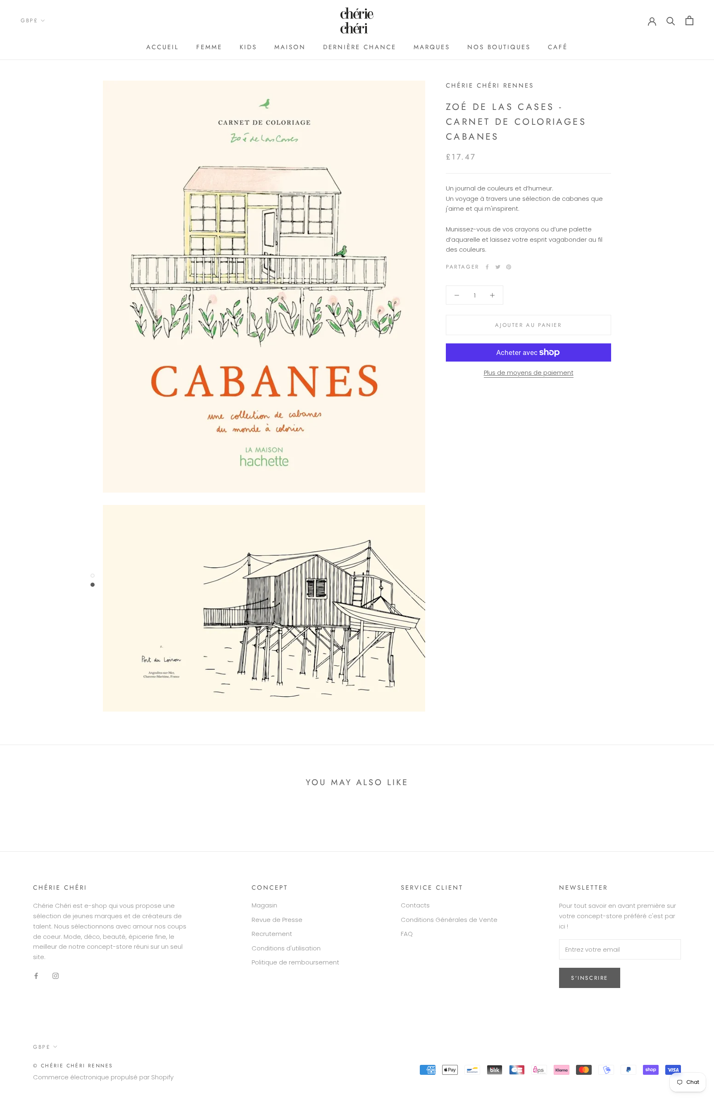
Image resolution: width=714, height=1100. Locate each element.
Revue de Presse (277, 919)
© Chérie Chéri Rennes (73, 1065)
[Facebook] (487, 266)
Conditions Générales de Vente (449, 919)
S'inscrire (589, 978)
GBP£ (29, 20)
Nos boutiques (499, 47)
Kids (248, 47)
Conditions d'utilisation (286, 948)
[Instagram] (55, 976)
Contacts (415, 905)
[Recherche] (670, 20)
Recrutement (272, 933)
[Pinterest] (508, 266)
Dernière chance (359, 47)
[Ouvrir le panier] (689, 20)
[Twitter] (497, 266)
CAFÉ (558, 47)
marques (432, 47)
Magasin (264, 905)
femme (209, 47)
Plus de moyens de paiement (529, 372)
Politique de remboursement (295, 962)
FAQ (407, 933)
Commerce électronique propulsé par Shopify (103, 1077)
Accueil (162, 47)
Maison (290, 47)
